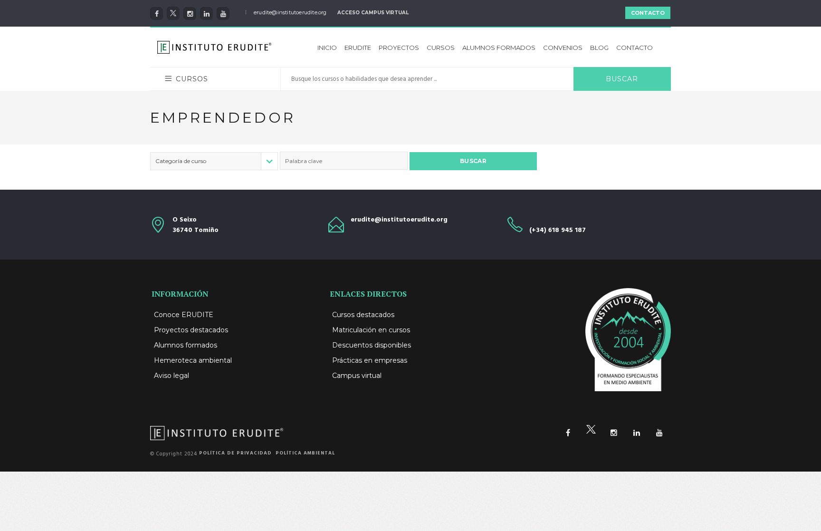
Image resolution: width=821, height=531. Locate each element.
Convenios (562, 47)
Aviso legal (171, 375)
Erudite (357, 47)
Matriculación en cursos (371, 330)
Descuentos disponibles (371, 345)
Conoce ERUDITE (183, 314)
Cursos (441, 47)
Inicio (327, 47)
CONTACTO (648, 13)
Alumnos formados (498, 47)
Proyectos (399, 47)
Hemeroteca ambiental (193, 360)
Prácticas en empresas (369, 360)
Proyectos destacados (191, 330)
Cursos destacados (363, 314)
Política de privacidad (235, 453)
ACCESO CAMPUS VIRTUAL (373, 13)
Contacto (634, 47)
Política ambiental (305, 453)
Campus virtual (357, 375)
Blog (599, 47)
